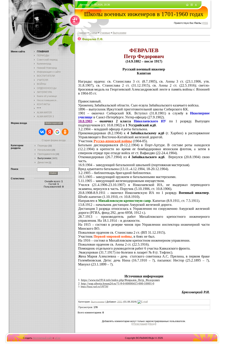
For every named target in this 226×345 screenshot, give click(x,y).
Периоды (43, 145)
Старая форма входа (54, 140)
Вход (152, 323)
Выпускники (44, 158)
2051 (119, 301)
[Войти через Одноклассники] (65, 132)
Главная (82, 32)
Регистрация (140, 323)
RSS (205, 23)
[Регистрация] (192, 5)
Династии (43, 162)
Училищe (105, 32)
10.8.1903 (85, 121)
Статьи (93, 32)
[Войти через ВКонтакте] (42, 132)
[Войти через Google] (57, 131)
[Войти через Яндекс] (49, 132)
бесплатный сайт (42, 338)
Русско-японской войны (113, 141)
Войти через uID (53, 123)
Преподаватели (46, 154)
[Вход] (196, 5)
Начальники (44, 149)
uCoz (57, 338)
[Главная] (187, 5)
